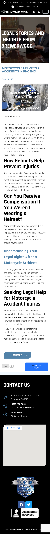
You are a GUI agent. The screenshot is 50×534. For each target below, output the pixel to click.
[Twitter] (28, 504)
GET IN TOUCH (37, 366)
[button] (17, 355)
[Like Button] (5, 366)
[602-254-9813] (39, 12)
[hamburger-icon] (46, 12)
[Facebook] (21, 504)
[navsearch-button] (34, 12)
